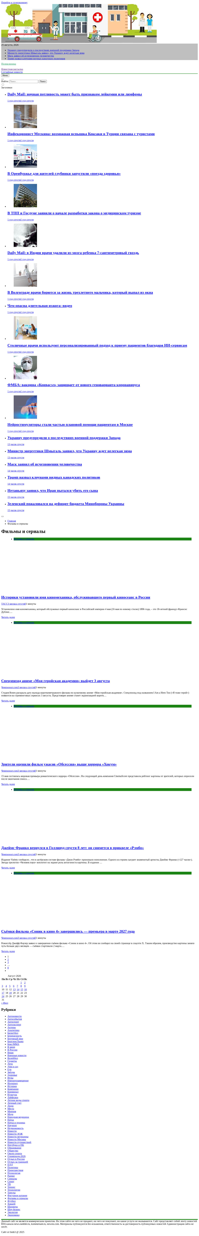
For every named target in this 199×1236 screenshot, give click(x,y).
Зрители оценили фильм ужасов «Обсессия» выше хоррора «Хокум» (59, 764)
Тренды (11, 1192)
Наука (10, 1120)
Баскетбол (12, 1033)
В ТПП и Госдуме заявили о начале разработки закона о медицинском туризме (74, 213)
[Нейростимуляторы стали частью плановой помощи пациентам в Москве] (25, 418)
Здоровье (12, 1075)
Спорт (10, 1181)
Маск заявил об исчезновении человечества (30, 55)
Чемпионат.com (9, 687)
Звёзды (11, 1072)
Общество (12, 1150)
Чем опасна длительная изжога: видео (39, 306)
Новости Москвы (16, 1139)
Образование (14, 1148)
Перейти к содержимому (14, 2)
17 (3, 993)
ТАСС (4, 604)
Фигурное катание (17, 1195)
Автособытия (14, 1019)
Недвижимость (15, 1128)
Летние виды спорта (18, 1100)
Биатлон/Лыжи (15, 1041)
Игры (10, 1078)
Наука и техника (16, 1122)
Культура (12, 1094)
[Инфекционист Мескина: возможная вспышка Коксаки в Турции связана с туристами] (25, 127)
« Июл (4, 1003)
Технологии (13, 1190)
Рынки (11, 1176)
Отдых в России (16, 1159)
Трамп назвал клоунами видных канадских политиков (36, 58)
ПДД (10, 1164)
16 (25, 989)
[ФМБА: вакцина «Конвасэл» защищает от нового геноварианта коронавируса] (25, 378)
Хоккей (11, 1204)
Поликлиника (8, 64)
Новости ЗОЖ (15, 1134)
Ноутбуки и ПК (15, 1145)
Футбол (11, 1201)
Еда (9, 1069)
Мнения (11, 1111)
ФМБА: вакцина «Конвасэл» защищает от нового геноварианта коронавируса (73, 385)
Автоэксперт (14, 1024)
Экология (12, 1212)
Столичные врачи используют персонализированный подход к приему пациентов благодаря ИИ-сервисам (97, 345)
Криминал (13, 1092)
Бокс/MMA (13, 1044)
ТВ (9, 1184)
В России (12, 1049)
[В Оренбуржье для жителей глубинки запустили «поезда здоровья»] (25, 167)
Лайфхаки (12, 1097)
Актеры (11, 1027)
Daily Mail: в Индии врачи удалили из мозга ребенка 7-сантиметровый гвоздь (73, 253)
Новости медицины (17, 1136)
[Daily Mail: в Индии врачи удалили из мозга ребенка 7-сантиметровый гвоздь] (25, 246)
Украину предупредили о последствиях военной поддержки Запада (43, 50)
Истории (12, 1086)
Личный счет (14, 1103)
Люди (10, 1106)
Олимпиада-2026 (16, 1156)
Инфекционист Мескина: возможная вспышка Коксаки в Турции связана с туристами (81, 134)
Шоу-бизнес (13, 1209)
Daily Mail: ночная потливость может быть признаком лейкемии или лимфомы (74, 94)
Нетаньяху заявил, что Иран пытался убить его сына (52, 490)
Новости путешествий (19, 1142)
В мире (11, 1047)
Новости (12, 1131)
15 (22, 989)
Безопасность (14, 1035)
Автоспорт (13, 1021)
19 (10, 993)
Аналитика (13, 1030)
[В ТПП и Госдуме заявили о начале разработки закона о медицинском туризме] (25, 206)
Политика (12, 1167)
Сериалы (12, 1178)
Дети (10, 1063)
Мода (10, 1114)
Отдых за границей (17, 1162)
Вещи (10, 1052)
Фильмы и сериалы (24, 539)
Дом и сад (12, 1066)
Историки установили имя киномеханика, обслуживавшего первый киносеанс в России (75, 597)
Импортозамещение (18, 1080)
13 (14, 989)
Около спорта (14, 1153)
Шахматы (12, 1206)
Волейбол (12, 1058)
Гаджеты (12, 1061)
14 (18, 989)
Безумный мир (15, 1038)
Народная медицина (18, 1117)
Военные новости (16, 1055)
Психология (13, 1173)
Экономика (13, 1215)
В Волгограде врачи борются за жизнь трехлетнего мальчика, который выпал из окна (80, 292)
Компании (13, 1089)
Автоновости (14, 1016)
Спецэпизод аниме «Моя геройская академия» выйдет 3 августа (55, 681)
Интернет (12, 1083)
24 (3, 996)
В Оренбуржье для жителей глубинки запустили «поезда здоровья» (64, 173)
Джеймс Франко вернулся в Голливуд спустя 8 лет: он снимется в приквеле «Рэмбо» (72, 848)
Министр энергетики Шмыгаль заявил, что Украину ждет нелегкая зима (45, 53)
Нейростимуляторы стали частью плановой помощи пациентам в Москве (70, 424)
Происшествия (15, 1170)
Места (10, 1108)
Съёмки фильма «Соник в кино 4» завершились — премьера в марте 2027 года (68, 931)
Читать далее (8, 617)
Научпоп (12, 1125)
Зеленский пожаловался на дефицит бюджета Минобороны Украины (65, 504)
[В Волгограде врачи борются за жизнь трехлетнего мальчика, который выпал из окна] (25, 285)
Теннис (11, 1187)
